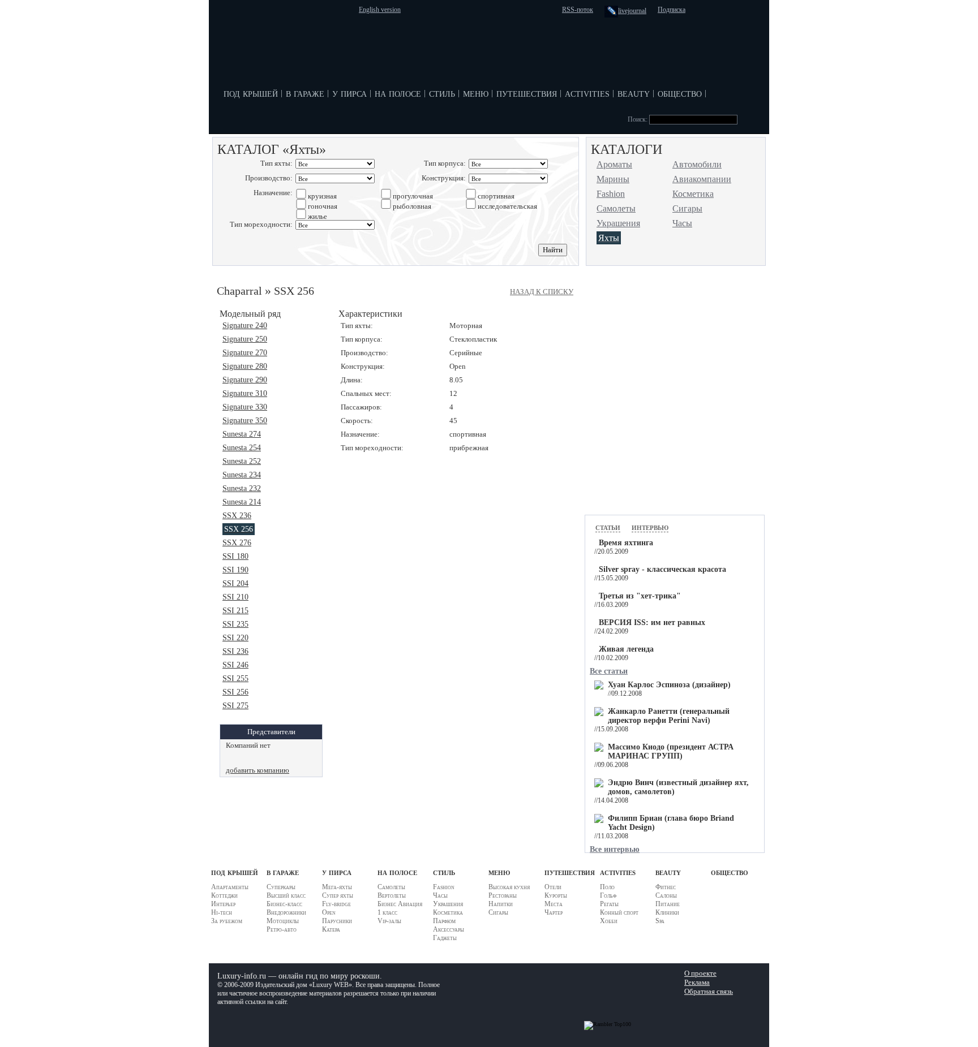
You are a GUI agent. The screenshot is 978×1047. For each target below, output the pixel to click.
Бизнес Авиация (400, 904)
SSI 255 (235, 678)
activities (587, 93)
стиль (442, 93)
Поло (607, 887)
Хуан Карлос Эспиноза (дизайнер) (669, 684)
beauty (633, 93)
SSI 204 (235, 583)
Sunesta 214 (241, 502)
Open (329, 912)
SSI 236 (235, 651)
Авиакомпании (701, 179)
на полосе (398, 93)
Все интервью (615, 849)
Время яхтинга (626, 542)
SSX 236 (236, 515)
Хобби (608, 921)
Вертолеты (392, 895)
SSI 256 (235, 692)
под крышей (251, 93)
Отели (552, 887)
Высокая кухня (509, 887)
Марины (613, 179)
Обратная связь (708, 991)
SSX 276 (236, 542)
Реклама (697, 982)
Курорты (555, 895)
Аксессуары (448, 929)
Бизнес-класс (284, 904)
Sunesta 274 (241, 434)
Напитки (500, 904)
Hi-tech (221, 912)
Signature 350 (244, 420)
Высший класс (286, 895)
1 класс (387, 912)
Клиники (667, 912)
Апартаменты (229, 887)
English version (380, 10)
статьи (607, 527)
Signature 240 (244, 325)
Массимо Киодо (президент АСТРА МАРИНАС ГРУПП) (671, 751)
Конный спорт (619, 912)
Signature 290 (244, 380)
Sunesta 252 (241, 461)
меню (475, 93)
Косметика (693, 194)
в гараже (305, 93)
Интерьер (223, 904)
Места (553, 904)
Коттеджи (224, 895)
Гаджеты (445, 938)
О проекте (700, 973)
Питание (667, 904)
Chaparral (239, 291)
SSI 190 (235, 570)
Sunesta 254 (241, 447)
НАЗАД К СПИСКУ (541, 291)
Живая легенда (626, 649)
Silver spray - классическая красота (662, 569)
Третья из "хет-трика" (640, 596)
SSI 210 (235, 597)
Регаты (609, 904)
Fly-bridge (336, 904)
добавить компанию (257, 770)
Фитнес (665, 887)
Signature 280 (244, 366)
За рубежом (226, 921)
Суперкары (281, 887)
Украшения (618, 223)
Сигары (687, 208)
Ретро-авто (282, 929)
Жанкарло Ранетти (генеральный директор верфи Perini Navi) (669, 716)
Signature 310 (244, 393)
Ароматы (614, 164)
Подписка (671, 10)
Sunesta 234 (241, 475)
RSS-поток (577, 10)
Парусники (337, 921)
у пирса (349, 93)
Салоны (666, 895)
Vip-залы (389, 921)
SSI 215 (235, 610)
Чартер (553, 912)
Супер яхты (337, 895)
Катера (331, 929)
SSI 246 (235, 665)
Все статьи (609, 671)
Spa (659, 921)
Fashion (611, 194)
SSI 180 (235, 556)
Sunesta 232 (241, 488)
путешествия (526, 93)
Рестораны (502, 895)
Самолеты (616, 208)
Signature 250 (244, 339)
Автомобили (697, 164)
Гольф (608, 895)
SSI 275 (235, 705)
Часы (682, 223)
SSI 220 (235, 638)
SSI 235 (235, 624)
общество (680, 93)
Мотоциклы (283, 921)
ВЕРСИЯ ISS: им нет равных (652, 622)
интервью (650, 527)
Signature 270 (244, 352)
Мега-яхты (337, 887)
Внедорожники (286, 912)
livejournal (632, 11)
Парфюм (444, 921)
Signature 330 (244, 407)
